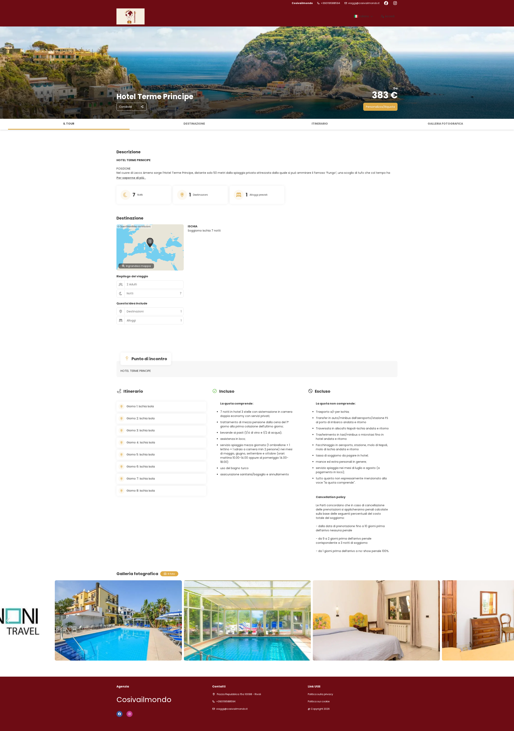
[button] (4, 124)
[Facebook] (386, 3)
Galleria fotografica (445, 124)
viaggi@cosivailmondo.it (363, 3)
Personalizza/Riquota (380, 107)
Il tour (68, 124)
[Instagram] (395, 3)
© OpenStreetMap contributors (134, 226)
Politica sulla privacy (320, 694)
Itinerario (320, 124)
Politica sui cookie (318, 701)
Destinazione (194, 124)
